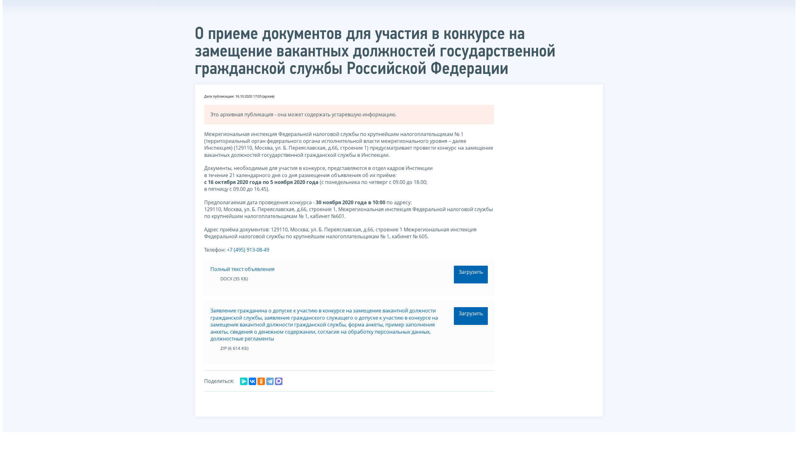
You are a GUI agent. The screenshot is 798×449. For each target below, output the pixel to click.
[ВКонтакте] (252, 381)
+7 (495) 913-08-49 (248, 249)
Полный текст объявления (242, 269)
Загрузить (471, 271)
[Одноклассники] (261, 381)
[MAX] (278, 381)
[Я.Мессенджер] (244, 381)
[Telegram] (270, 381)
